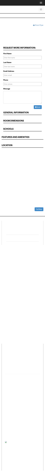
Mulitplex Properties (10, 269)
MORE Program (29, 262)
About (7, 353)
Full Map (39, 209)
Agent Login (28, 307)
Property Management (11, 287)
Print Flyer (39, 25)
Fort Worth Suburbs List (33, 296)
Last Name (7, 62)
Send (38, 107)
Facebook (17, 231)
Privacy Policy (17, 442)
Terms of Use (26, 442)
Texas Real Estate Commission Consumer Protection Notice (21, 448)
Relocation (7, 290)
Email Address (8, 71)
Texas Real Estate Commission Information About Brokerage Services (21, 461)
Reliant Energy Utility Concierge (32, 283)
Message (6, 89)
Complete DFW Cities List (32, 288)
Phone (5, 80)
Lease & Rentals (9, 260)
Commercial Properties (11, 266)
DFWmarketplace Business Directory (31, 274)
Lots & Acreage (8, 263)
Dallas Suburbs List (31, 293)
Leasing (6, 283)
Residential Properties (11, 256)
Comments (24, 353)
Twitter (15, 238)
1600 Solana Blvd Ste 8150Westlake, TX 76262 (19, 364)
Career (15, 353)
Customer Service (9, 296)
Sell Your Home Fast (10, 273)
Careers (6, 293)
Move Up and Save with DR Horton (33, 257)
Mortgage (27, 278)
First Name (7, 53)
